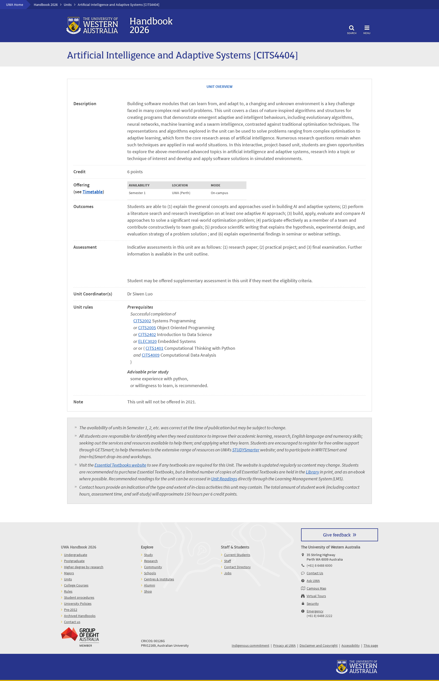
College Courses (76, 585)
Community (153, 567)
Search (351, 33)
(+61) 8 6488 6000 (319, 565)
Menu (366, 33)
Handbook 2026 (46, 4)
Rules (68, 591)
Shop (148, 591)
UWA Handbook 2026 (78, 546)
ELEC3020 (147, 341)
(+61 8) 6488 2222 (319, 615)
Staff (227, 561)
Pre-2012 (70, 609)
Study (148, 554)
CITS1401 (154, 348)
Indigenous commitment (250, 645)
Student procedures (79, 597)
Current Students (237, 554)
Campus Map (316, 588)
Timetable (93, 192)
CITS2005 (147, 327)
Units (68, 4)
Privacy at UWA (284, 645)
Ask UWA (313, 580)
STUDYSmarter (245, 450)
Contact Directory (237, 567)
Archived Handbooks (80, 615)
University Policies (77, 603)
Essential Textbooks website (120, 465)
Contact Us (315, 573)
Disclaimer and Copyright (319, 645)
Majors (69, 573)
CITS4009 (151, 355)
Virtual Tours (316, 596)
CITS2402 (147, 334)
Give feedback (337, 534)
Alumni (149, 585)
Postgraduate (74, 561)
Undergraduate (75, 554)
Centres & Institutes (159, 579)
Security (313, 603)
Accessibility (350, 645)
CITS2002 (142, 321)
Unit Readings (224, 479)
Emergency (315, 611)
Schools (150, 573)
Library (312, 472)
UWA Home (14, 4)
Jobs (227, 573)
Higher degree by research (83, 567)
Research (151, 561)
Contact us (72, 622)
